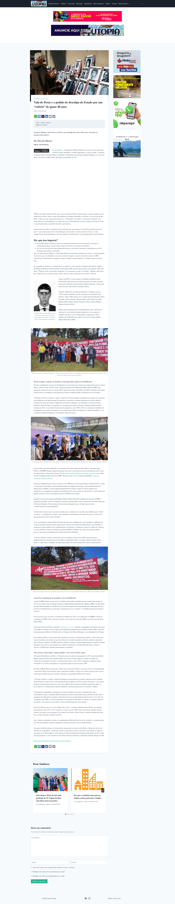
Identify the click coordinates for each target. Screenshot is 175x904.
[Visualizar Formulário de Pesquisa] (142, 3)
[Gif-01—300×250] (127, 61)
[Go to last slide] (36, 790)
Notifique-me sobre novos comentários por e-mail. (49, 872)
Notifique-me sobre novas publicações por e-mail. (49, 876)
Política (63, 4)
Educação (79, 4)
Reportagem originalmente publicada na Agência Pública (52, 741)
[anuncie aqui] (87, 35)
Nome (34, 862)
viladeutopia (41, 804)
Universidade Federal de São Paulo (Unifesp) (81, 473)
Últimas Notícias (54, 4)
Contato (114, 4)
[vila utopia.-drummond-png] (127, 143)
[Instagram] (89, 898)
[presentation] (50, 779)
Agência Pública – (58, 150)
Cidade (107, 4)
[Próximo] (102, 790)
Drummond (88, 4)
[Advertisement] (69, 174)
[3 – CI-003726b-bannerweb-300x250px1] (127, 86)
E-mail (74, 862)
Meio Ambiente (99, 4)
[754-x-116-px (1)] (87, 21)
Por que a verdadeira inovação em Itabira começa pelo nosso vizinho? (88, 796)
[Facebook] (85, 898)
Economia (71, 4)
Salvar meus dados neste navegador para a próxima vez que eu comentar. (54, 867)
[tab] (65, 814)
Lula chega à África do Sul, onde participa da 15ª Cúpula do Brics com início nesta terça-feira (49, 798)
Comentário (36, 838)
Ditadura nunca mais (41, 98)
